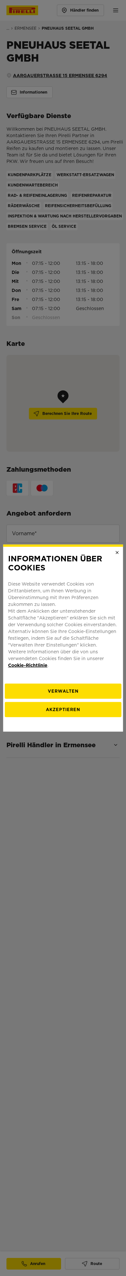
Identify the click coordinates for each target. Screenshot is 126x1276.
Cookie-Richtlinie (27, 665)
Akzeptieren (63, 709)
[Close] (117, 552)
